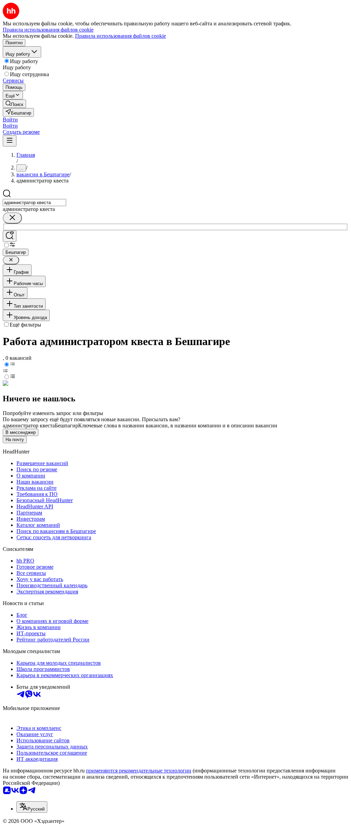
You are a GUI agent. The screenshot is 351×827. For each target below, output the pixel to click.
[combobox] (34, 202)
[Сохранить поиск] (9, 236)
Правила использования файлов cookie (120, 36)
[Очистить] (12, 218)
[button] (10, 119)
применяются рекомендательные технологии (138, 770)
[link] (14, 103)
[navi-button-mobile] (9, 140)
